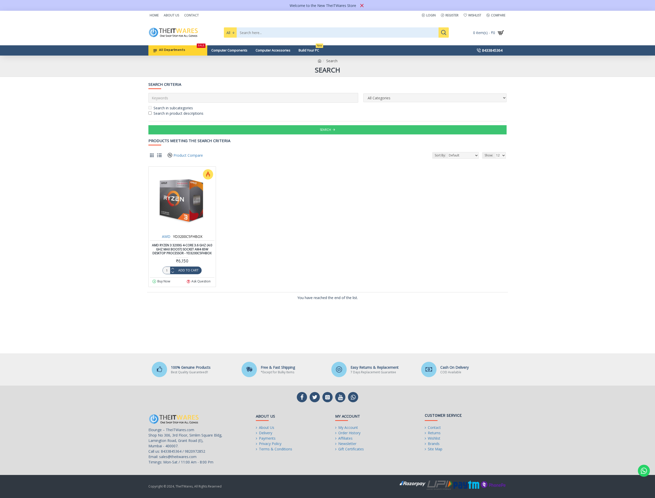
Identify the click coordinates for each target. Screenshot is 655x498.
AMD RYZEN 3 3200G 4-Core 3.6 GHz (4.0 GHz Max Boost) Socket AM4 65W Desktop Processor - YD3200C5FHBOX (182, 249)
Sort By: (440, 155)
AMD (166, 236)
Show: (489, 155)
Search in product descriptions (178, 113)
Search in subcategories (173, 107)
